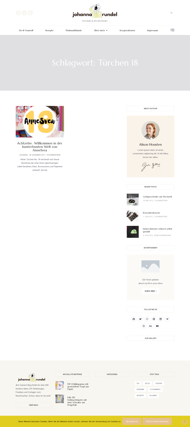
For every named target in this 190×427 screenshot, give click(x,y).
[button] (171, 13)
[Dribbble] (143, 326)
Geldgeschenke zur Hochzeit (157, 196)
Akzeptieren (132, 421)
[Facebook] (18, 12)
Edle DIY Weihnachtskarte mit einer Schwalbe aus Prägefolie (77, 401)
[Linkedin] (160, 319)
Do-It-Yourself (26, 30)
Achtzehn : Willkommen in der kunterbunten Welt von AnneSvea (39, 146)
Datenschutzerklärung (157, 421)
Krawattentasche (151, 212)
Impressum (152, 30)
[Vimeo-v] (167, 319)
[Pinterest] (30, 12)
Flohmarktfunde (74, 30)
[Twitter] (140, 319)
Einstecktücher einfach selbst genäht (157, 230)
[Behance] (150, 326)
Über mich (99, 30)
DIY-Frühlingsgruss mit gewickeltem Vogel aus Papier (78, 386)
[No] (184, 422)
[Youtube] (157, 326)
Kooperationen (127, 30)
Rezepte (49, 30)
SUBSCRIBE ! (150, 291)
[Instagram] (24, 12)
